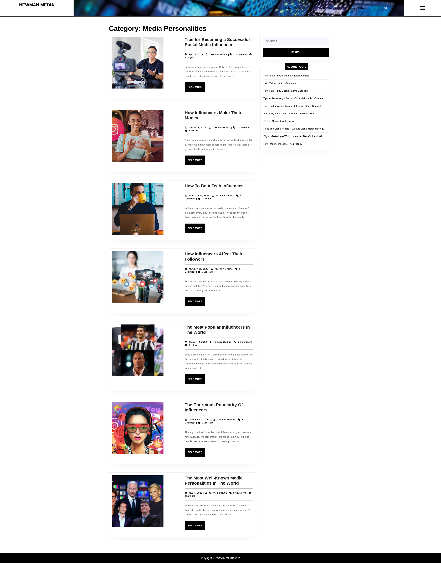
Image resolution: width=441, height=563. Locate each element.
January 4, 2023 (198, 342)
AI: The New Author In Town (278, 121)
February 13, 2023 (199, 195)
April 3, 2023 (196, 54)
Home (269, 8)
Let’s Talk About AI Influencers (279, 83)
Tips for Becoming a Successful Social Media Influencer (293, 98)
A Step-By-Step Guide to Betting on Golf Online (289, 113)
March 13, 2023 (197, 127)
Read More (196, 88)
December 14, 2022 (200, 420)
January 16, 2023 (198, 269)
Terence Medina (218, 54)
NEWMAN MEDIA (36, 4)
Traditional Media (354, 8)
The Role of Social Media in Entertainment (286, 75)
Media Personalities (305, 8)
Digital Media (283, 8)
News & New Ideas (330, 8)
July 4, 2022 (195, 493)
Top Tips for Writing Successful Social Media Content (292, 106)
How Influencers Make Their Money (282, 143)
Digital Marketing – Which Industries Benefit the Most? (292, 136)
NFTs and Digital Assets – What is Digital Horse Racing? (293, 128)
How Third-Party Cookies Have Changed (285, 90)
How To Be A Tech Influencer (214, 185)
